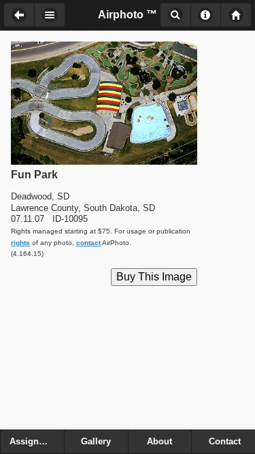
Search (175, 15)
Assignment (35, 442)
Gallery (96, 442)
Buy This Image (154, 276)
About (205, 15)
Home (236, 15)
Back (18, 15)
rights (20, 242)
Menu (49, 15)
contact (88, 242)
